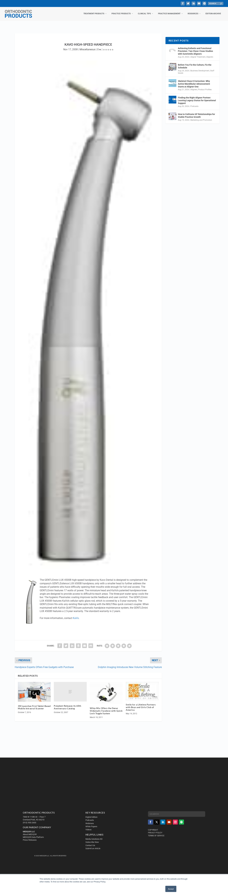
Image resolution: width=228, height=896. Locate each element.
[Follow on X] (156, 822)
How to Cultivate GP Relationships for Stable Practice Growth (196, 115)
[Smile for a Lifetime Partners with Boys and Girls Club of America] (142, 691)
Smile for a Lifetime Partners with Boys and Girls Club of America (141, 707)
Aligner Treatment (198, 57)
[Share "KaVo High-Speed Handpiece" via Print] (91, 646)
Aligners (209, 57)
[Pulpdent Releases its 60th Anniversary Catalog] (70, 692)
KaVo (76, 618)
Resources (193, 14)
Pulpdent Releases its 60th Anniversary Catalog (67, 707)
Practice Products (121, 14)
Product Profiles (205, 89)
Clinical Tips (144, 14)
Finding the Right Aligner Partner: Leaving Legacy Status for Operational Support (197, 100)
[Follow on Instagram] (175, 822)
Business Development (199, 71)
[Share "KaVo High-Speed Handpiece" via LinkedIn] (72, 646)
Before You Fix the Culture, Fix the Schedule (194, 66)
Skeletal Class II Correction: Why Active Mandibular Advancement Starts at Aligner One (194, 84)
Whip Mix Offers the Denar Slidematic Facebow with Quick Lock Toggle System (106, 711)
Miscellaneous (87, 49)
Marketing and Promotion (201, 120)
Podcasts (194, 106)
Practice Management (169, 14)
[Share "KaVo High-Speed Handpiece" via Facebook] (60, 646)
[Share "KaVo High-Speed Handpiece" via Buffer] (78, 646)
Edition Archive (213, 14)
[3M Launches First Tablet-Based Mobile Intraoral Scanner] (34, 692)
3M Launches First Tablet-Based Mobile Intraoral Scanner (34, 707)
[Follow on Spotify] (181, 822)
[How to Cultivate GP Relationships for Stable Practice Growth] (172, 116)
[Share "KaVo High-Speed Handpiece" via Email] (84, 646)
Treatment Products (93, 14)
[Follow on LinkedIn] (162, 822)
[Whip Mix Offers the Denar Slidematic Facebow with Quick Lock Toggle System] (106, 693)
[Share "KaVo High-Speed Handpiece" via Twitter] (66, 646)
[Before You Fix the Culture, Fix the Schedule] (172, 67)
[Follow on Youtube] (169, 822)
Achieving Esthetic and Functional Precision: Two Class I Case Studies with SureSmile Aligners (195, 51)
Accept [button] (171, 888)
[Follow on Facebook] (150, 822)
